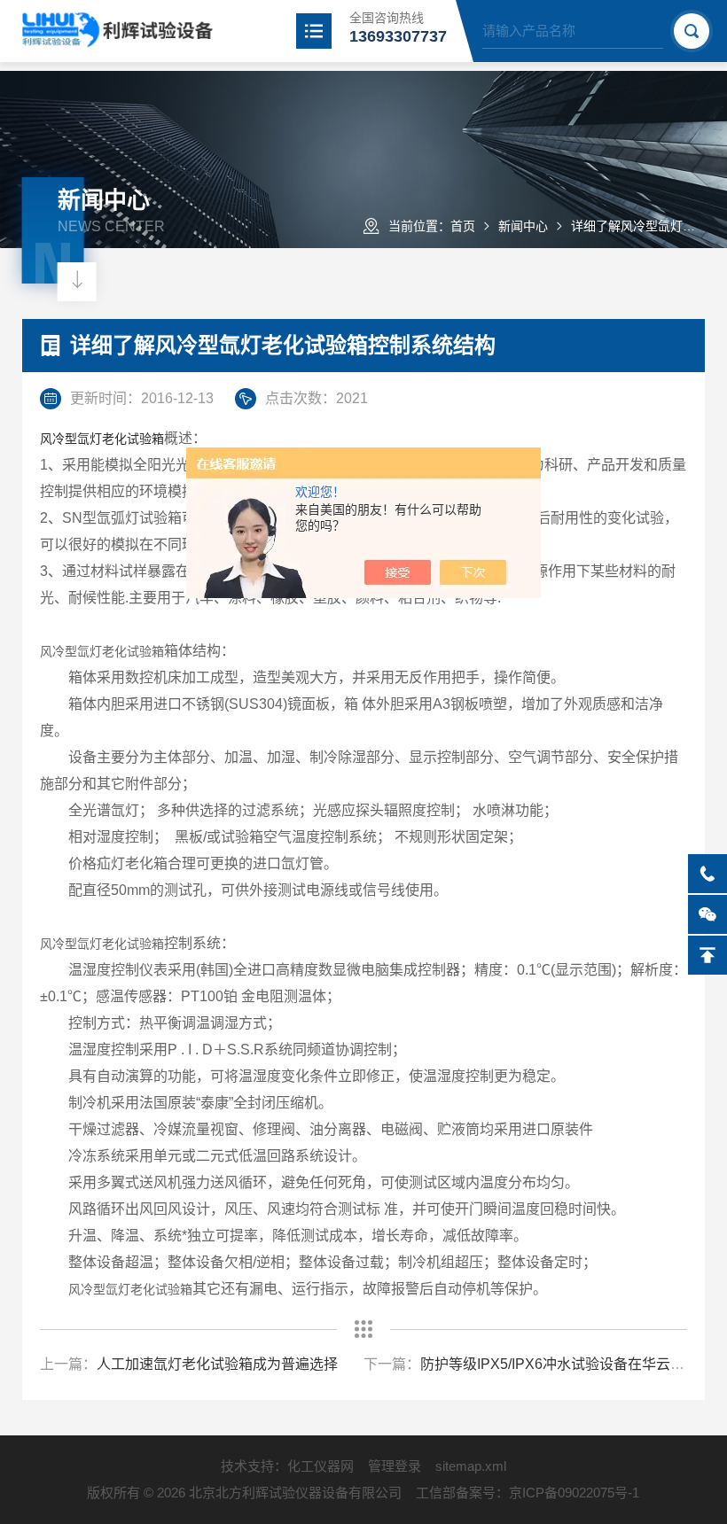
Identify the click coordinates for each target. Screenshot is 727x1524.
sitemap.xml (470, 1465)
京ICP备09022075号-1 (574, 1492)
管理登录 (394, 1465)
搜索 (691, 31)
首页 (462, 226)
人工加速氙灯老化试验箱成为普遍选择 (217, 1364)
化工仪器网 (320, 1465)
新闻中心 (523, 226)
